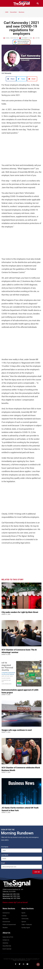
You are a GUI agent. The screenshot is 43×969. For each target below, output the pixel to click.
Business (21, 12)
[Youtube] (27, 964)
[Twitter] (19, 964)
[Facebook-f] (15, 964)
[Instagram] (23, 964)
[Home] (2, 12)
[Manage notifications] (38, 964)
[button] (5, 3)
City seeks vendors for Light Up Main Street (20, 612)
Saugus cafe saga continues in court (17, 730)
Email (3, 863)
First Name (4, 847)
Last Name (4, 855)
